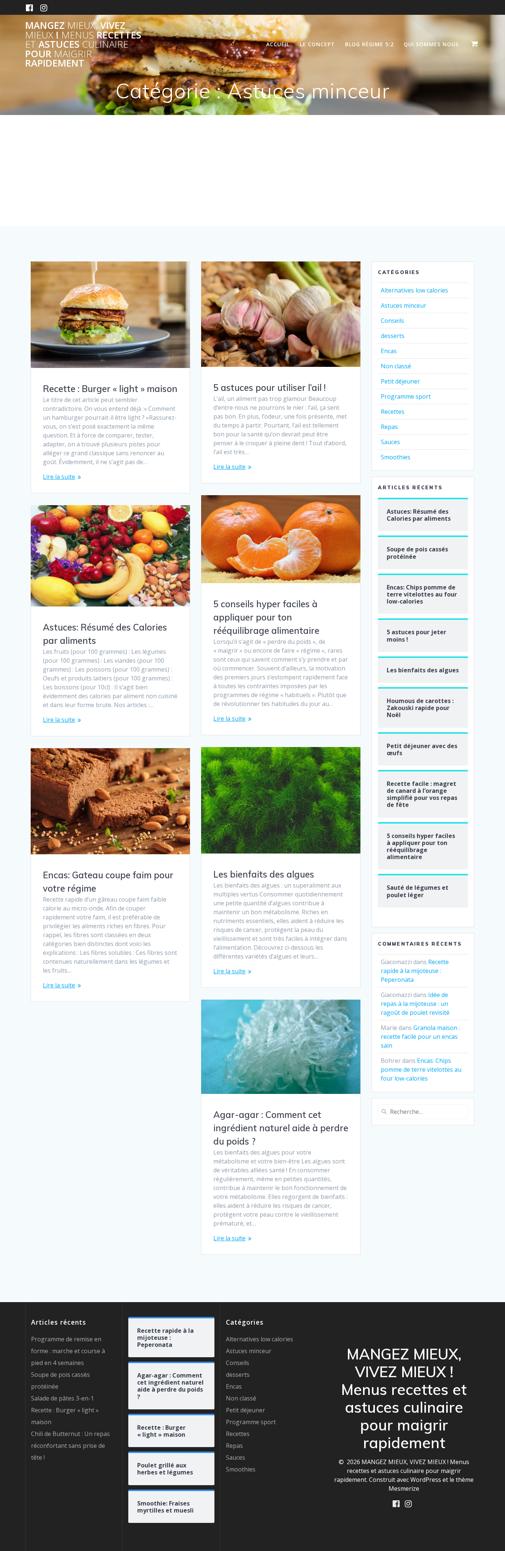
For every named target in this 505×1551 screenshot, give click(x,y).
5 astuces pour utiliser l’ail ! (269, 387)
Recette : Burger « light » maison (110, 388)
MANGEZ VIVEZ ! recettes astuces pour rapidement (83, 44)
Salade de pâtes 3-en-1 (62, 1398)
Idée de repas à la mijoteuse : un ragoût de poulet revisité (415, 1004)
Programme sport (406, 396)
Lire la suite (59, 477)
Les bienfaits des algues (263, 874)
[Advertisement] (252, 170)
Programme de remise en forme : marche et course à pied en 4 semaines (68, 1351)
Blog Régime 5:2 (369, 44)
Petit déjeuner (400, 381)
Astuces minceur (403, 305)
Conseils (392, 321)
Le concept (317, 44)
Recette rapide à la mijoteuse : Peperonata (415, 971)
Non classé (396, 366)
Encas (389, 351)
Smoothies (395, 457)
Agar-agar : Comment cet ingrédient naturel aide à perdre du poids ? (280, 1128)
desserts (392, 336)
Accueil (277, 44)
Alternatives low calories (414, 290)
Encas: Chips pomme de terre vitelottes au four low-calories (421, 1069)
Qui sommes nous (431, 44)
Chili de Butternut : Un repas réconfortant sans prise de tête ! (70, 1446)
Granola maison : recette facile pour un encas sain (420, 1037)
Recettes (392, 412)
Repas (389, 427)
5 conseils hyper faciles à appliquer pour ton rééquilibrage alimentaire (266, 617)
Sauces (390, 442)
